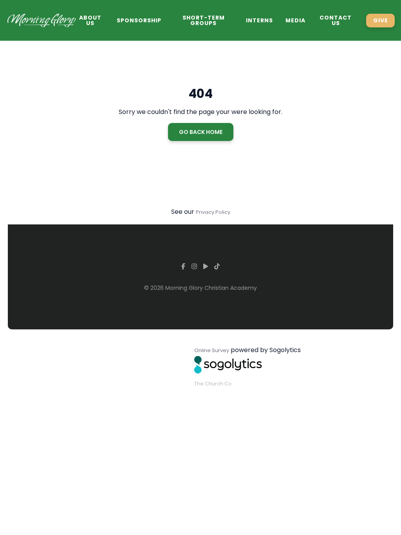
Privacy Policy (213, 212)
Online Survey (211, 350)
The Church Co (213, 383)
